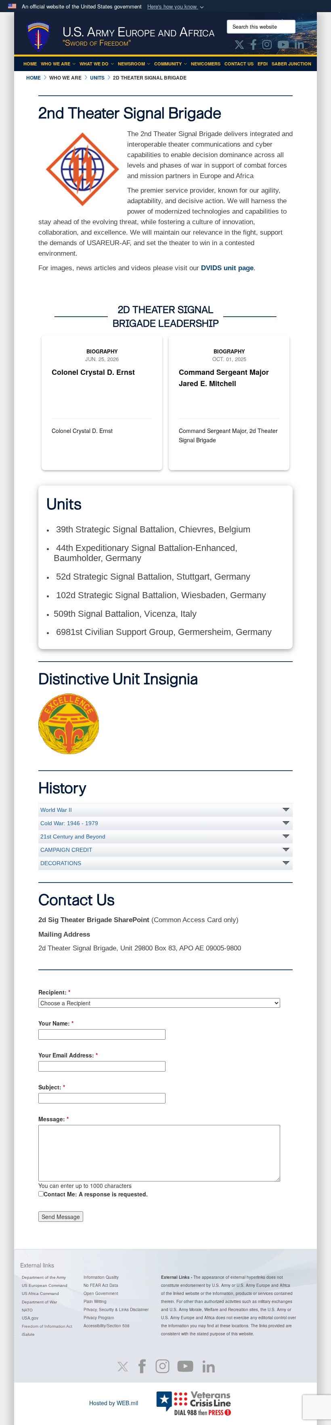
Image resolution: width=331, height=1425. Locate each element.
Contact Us (238, 64)
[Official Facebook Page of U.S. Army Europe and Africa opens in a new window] (253, 46)
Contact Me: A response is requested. (96, 1194)
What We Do (94, 64)
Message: (53, 1119)
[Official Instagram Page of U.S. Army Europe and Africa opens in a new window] (267, 46)
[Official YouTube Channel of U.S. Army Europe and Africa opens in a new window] (283, 46)
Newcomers (205, 64)
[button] (176, 6)
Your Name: (55, 1023)
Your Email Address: (68, 1055)
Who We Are (55, 64)
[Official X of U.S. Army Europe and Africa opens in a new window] (239, 46)
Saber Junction (291, 64)
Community (168, 64)
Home (30, 64)
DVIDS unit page (227, 268)
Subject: (51, 1087)
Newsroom (131, 64)
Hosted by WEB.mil (113, 1403)
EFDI (263, 64)
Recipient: (54, 992)
